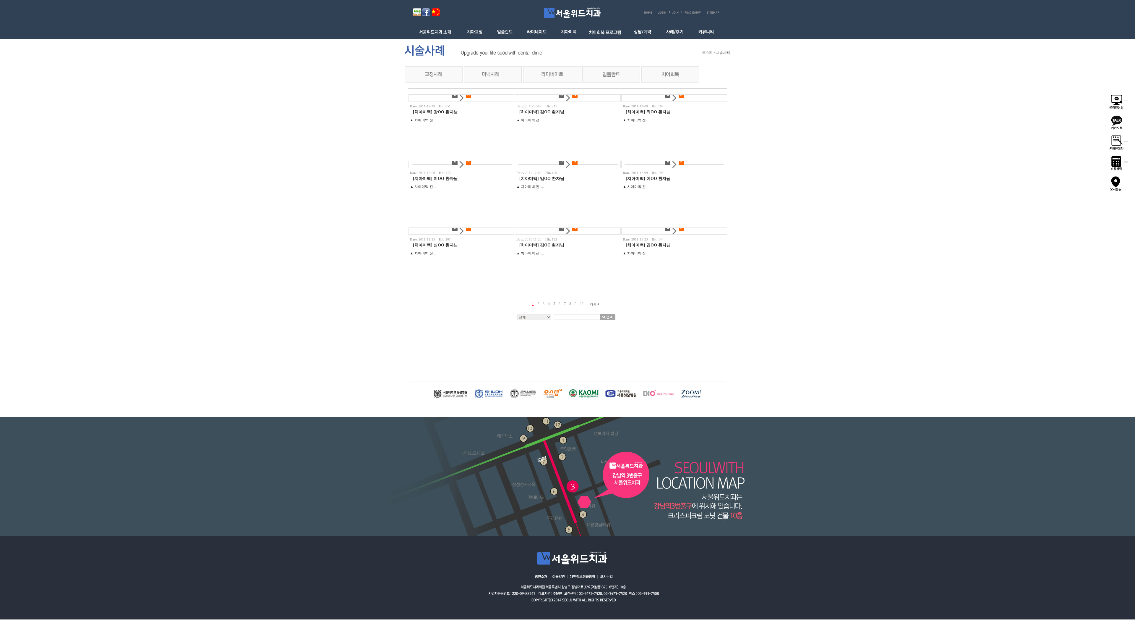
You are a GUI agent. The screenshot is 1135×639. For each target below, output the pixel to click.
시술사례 (723, 53)
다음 (593, 304)
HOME (706, 53)
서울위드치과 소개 (436, 31)
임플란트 (505, 31)
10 (581, 304)
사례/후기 (674, 31)
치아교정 (475, 31)
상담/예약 (642, 31)
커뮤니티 (706, 31)
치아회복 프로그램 (605, 31)
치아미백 (569, 31)
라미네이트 (537, 31)
